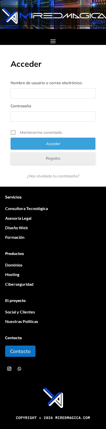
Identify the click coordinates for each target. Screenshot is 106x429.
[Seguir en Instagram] (9, 369)
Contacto (20, 351)
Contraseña (21, 105)
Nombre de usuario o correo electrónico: (47, 82)
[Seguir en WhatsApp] (19, 369)
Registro (53, 158)
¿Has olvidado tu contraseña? (53, 176)
